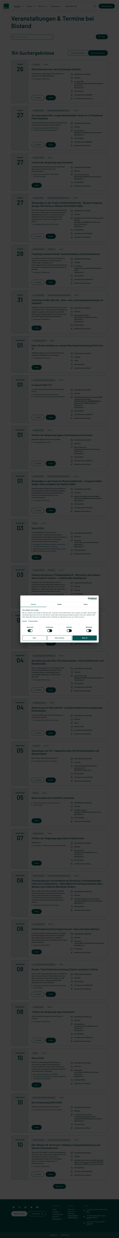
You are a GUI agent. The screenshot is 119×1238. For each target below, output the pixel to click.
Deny (34, 638)
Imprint (25, 621)
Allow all (84, 638)
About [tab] (86, 604)
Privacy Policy (33, 621)
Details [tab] (59, 604)
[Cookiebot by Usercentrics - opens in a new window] (89, 598)
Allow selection (59, 638)
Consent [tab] (33, 604)
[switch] (49, 630)
